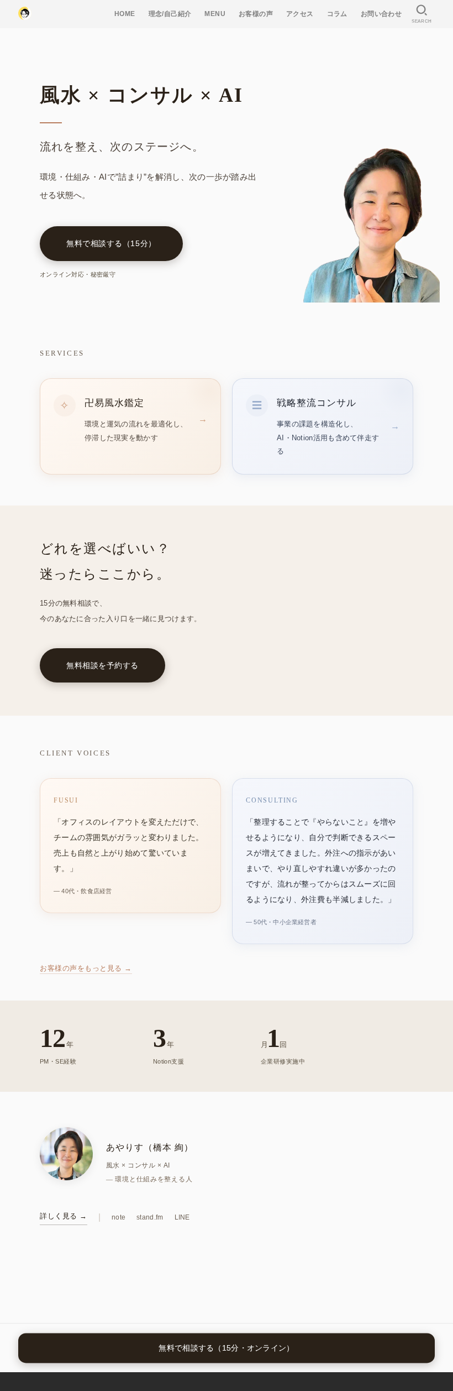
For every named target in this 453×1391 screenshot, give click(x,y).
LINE (182, 1217)
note (118, 1217)
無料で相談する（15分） (111, 243)
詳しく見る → (63, 1216)
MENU (214, 14)
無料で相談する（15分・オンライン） (226, 1347)
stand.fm (149, 1217)
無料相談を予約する (102, 665)
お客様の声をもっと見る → (86, 968)
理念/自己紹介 (170, 14)
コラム (337, 14)
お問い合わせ (381, 14)
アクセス (300, 14)
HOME (124, 14)
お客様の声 (256, 14)
